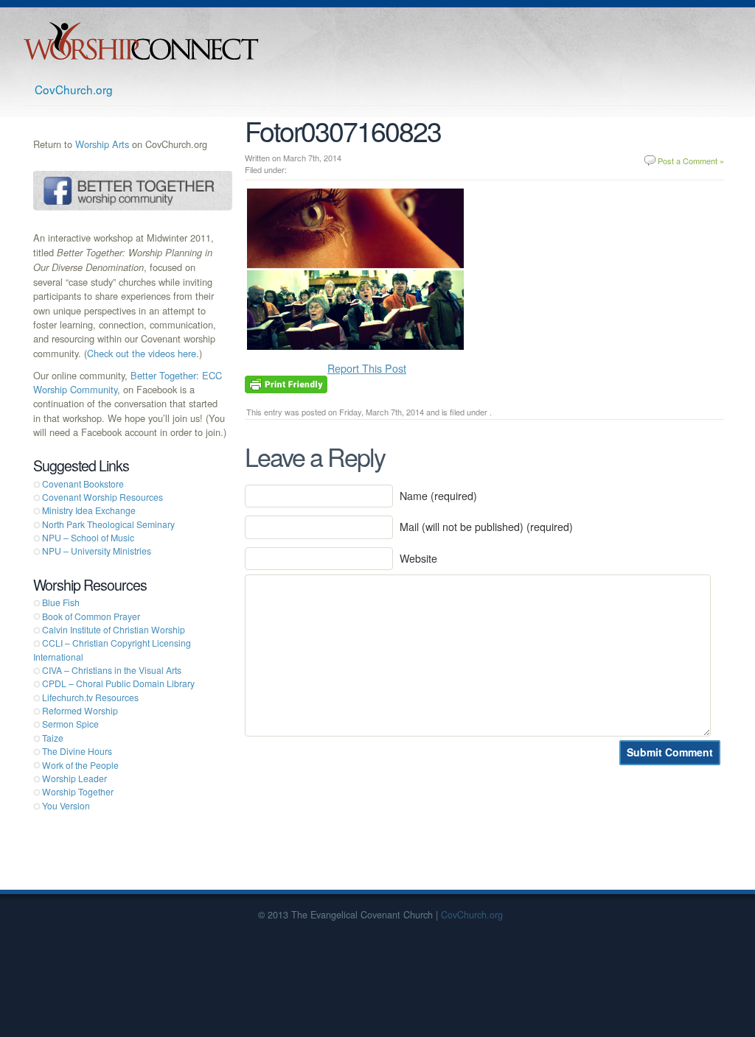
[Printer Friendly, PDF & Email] (286, 383)
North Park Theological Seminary (108, 524)
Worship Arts (102, 144)
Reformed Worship (80, 710)
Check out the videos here (141, 353)
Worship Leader (74, 778)
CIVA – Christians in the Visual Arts (111, 670)
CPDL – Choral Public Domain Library (118, 683)
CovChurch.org (74, 89)
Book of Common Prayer (91, 616)
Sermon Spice (70, 723)
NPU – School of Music (88, 537)
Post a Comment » (691, 160)
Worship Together (78, 791)
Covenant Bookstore (83, 483)
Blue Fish (61, 602)
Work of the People (80, 765)
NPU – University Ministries (96, 550)
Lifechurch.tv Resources (90, 697)
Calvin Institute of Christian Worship (113, 629)
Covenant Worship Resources (102, 497)
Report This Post (366, 368)
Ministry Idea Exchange (89, 510)
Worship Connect (141, 41)
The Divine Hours (77, 751)
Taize (52, 737)
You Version (66, 805)
